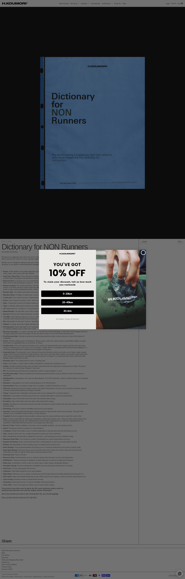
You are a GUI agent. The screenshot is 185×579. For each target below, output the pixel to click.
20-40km (67, 302)
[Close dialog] (143, 252)
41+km (67, 311)
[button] (179, 573)
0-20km (67, 293)
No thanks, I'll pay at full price (67, 319)
